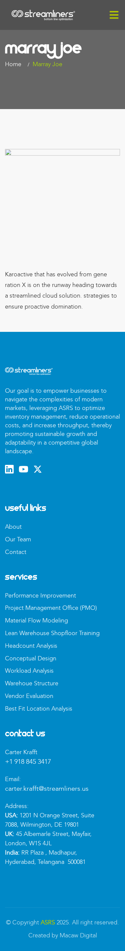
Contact (15, 552)
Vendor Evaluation (29, 696)
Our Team (18, 539)
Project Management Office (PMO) (51, 607)
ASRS (48, 922)
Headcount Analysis (31, 645)
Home (15, 64)
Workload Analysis (29, 670)
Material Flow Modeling (36, 620)
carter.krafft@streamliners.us (47, 788)
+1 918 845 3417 (28, 761)
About (13, 526)
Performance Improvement (40, 595)
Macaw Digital (78, 935)
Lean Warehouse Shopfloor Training (52, 633)
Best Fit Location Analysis (38, 708)
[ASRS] (43, 15)
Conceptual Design (30, 658)
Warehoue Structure (31, 683)
